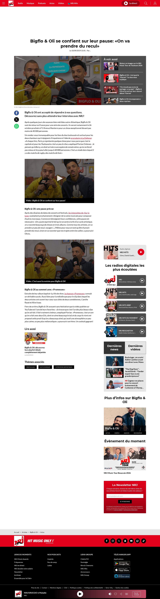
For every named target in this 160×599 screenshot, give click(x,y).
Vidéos (61, 3)
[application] (57, 80)
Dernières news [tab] (114, 347)
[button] (57, 80)
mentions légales (118, 509)
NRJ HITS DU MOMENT (128, 318)
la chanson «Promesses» (75, 293)
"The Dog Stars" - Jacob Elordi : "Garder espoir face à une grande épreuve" (134, 372)
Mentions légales (55, 588)
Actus (51, 3)
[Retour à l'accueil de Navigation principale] (11, 3)
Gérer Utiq (109, 588)
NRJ (120, 279)
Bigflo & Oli (112, 428)
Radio (20, 3)
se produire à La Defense (81, 138)
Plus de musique (136, 593)
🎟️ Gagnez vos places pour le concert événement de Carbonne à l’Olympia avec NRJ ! (134, 385)
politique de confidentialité (130, 509)
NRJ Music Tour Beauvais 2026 (117, 473)
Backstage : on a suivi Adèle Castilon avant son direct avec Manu (134, 359)
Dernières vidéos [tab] (135, 347)
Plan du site (35, 588)
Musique (30, 3)
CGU (65, 588)
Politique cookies (76, 588)
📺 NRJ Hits (73, 3)
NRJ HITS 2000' (125, 305)
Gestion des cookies (122, 588)
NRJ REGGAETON (126, 331)
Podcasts (42, 3)
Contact (44, 588)
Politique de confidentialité (93, 588)
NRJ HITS (124, 252)
